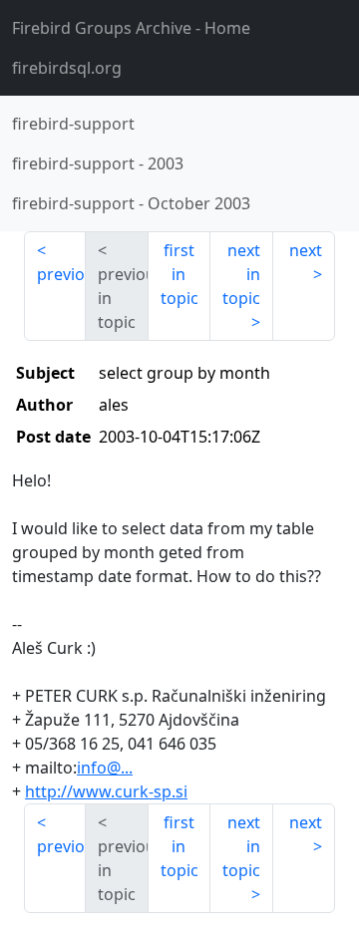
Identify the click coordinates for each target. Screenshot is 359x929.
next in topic (241, 274)
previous (61, 274)
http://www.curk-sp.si (106, 791)
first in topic (179, 274)
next (305, 250)
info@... (105, 767)
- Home (131, 28)
